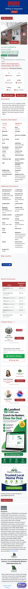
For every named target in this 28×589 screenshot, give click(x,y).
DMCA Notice (14, 551)
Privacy (7, 587)
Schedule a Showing (14, 356)
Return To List (7, 18)
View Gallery (14, 42)
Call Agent (22, 95)
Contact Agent (9, 95)
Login (15, 12)
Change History (7, 322)
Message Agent (14, 360)
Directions (6, 264)
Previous (3, 33)
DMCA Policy (21, 587)
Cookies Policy (7, 586)
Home (2, 58)
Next (23, 33)
